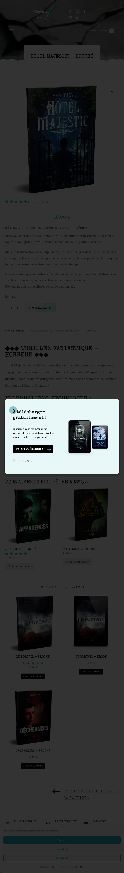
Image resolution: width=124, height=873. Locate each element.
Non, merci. (22, 460)
